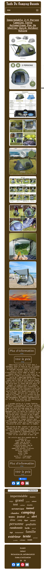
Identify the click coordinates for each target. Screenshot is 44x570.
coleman (22, 540)
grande (28, 501)
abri (34, 516)
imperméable (19, 496)
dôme (12, 520)
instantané (19, 532)
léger (26, 520)
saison (34, 501)
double (30, 505)
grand (19, 500)
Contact (23, 551)
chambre (15, 513)
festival (21, 516)
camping (28, 512)
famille (31, 532)
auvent (33, 520)
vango (11, 501)
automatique (18, 509)
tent (15, 504)
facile (27, 528)
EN (21, 560)
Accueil (23, 548)
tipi (11, 532)
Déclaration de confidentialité (23, 554)
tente (27, 536)
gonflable (31, 524)
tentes (12, 516)
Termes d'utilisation (23, 557)
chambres (32, 497)
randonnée (16, 527)
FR (25, 560)
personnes (35, 537)
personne (16, 524)
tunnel (30, 508)
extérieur (14, 536)
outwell (34, 528)
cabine (22, 505)
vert (28, 517)
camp (19, 520)
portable (15, 540)
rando (29, 540)
